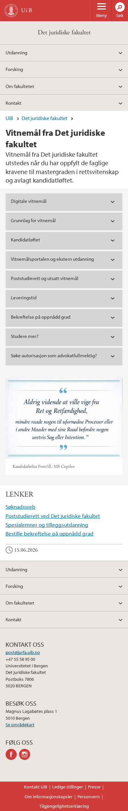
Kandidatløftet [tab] (25, 240)
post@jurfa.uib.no (23, 652)
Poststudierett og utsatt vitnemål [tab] (44, 278)
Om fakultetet (20, 86)
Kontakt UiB (35, 787)
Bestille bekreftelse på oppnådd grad (50, 533)
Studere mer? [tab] (24, 336)
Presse (94, 787)
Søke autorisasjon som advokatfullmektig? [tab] (54, 355)
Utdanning (16, 52)
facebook (12, 754)
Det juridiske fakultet (64, 32)
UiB (9, 118)
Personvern (88, 797)
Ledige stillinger (67, 787)
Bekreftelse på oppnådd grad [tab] (40, 317)
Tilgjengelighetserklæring (64, 806)
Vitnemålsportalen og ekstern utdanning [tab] (52, 259)
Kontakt (13, 102)
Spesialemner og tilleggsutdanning (47, 524)
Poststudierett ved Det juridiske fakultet (53, 515)
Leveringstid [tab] (23, 297)
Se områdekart (20, 725)
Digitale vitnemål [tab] (29, 201)
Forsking (14, 69)
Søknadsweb (20, 506)
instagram (25, 754)
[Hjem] (11, 10)
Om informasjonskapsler (49, 797)
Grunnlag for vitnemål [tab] (33, 220)
